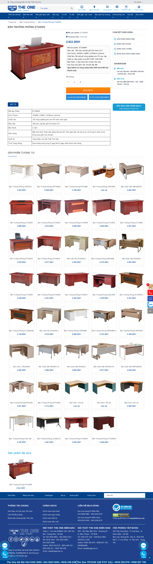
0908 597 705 (102, 543)
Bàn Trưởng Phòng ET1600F (49, 259)
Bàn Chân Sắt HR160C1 (76, 367)
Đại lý (116, 10)
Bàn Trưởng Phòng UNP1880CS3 (77, 331)
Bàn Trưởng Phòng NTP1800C (49, 187)
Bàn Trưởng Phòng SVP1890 (104, 187)
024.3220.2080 (49, 543)
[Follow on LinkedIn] (32, 539)
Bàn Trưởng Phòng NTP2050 (21, 403)
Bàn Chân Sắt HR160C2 (131, 259)
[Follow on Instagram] (16, 539)
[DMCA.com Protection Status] (121, 515)
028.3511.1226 (83, 540)
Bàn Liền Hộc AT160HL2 (76, 259)
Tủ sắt (71, 14)
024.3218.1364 (49, 540)
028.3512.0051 (100, 537)
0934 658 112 (48, 548)
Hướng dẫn (126, 10)
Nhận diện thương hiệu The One (20, 518)
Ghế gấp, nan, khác (84, 14)
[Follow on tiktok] (24, 544)
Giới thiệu (82, 10)
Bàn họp (55, 14)
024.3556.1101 (65, 537)
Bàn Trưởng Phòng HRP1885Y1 (104, 331)
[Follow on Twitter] (21, 539)
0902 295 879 (89, 543)
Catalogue (107, 10)
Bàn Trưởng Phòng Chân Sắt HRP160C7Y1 (26, 439)
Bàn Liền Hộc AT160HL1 (49, 331)
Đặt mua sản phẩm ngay (129, 107)
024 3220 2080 (34, 562)
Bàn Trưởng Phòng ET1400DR (104, 439)
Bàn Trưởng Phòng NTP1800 (49, 403)
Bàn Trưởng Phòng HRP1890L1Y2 (105, 259)
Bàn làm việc (28, 14)
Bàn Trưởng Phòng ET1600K (76, 439)
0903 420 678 (54, 545)
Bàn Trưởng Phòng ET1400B (76, 223)
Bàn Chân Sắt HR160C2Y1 (104, 367)
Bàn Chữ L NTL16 (131, 403)
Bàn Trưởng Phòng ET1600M (49, 295)
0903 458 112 (67, 545)
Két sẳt (130, 14)
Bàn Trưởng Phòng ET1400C (104, 223)
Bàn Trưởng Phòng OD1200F (104, 295)
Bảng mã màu (94, 10)
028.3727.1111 (86, 537)
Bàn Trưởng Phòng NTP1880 (76, 187)
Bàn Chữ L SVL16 (104, 403)
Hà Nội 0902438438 (77, 97)
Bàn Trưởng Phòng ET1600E (21, 223)
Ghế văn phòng (14, 14)
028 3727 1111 (105, 562)
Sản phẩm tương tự (21, 152)
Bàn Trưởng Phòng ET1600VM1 (21, 331)
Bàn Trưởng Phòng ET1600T (76, 295)
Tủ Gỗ (64, 14)
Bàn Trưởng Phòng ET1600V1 (131, 295)
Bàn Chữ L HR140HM (21, 367)
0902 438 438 (60, 548)
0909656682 (83, 545)
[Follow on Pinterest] (26, 539)
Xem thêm (140, 14)
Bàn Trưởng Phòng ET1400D (131, 223)
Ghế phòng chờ (119, 14)
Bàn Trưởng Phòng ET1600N (21, 485)
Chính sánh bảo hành (51, 511)
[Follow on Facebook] (10, 539)
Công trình (139, 10)
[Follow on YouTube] (37, 539)
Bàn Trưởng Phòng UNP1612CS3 (22, 187)
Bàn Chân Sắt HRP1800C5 (131, 187)
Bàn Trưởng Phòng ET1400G (21, 259)
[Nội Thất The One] (21, 8)
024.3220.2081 (62, 540)
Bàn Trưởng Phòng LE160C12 (49, 439)
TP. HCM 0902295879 (100, 97)
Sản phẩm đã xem (19, 453)
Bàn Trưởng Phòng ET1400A (49, 223)
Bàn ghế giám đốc (43, 14)
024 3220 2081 (52, 562)
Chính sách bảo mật (51, 522)
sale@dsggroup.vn (55, 551)
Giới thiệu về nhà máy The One (20, 511)
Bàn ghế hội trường (102, 14)
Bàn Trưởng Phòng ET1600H (21, 295)
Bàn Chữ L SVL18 (76, 403)
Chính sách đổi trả (50, 518)
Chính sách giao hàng (51, 515)
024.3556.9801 (52, 537)
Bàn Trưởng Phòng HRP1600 (131, 331)
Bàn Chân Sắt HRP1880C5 (131, 367)
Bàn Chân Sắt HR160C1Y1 (49, 367)
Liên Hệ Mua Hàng (15, 515)
